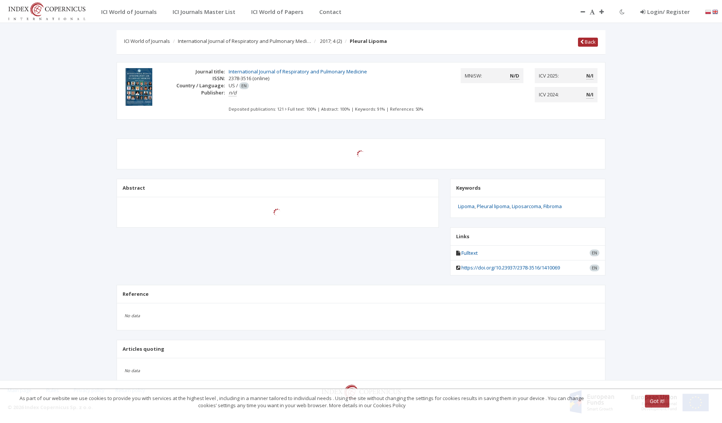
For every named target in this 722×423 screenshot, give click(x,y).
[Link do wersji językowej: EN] (715, 11)
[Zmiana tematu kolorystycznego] (622, 11)
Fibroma (552, 206)
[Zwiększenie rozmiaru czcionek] (605, 11)
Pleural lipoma (493, 206)
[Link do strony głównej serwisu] (46, 10)
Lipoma (466, 206)
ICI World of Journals (147, 41)
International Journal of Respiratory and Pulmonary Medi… (244, 41)
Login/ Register (668, 11)
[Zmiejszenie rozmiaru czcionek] (579, 11)
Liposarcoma (526, 206)
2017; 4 (331, 41)
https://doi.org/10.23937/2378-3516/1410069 (510, 267)
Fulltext (469, 253)
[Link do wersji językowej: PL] (708, 11)
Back (590, 41)
